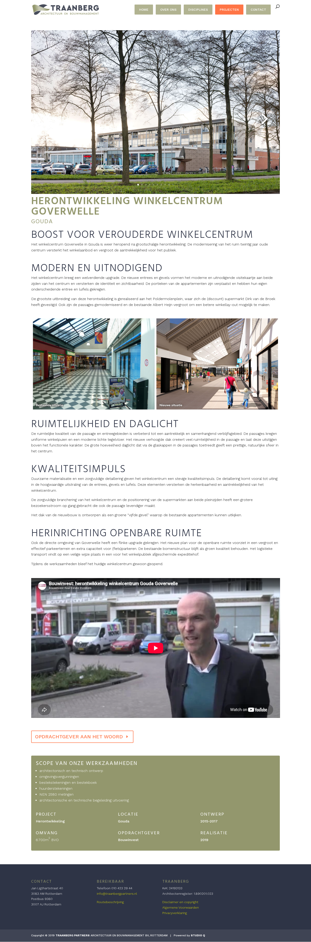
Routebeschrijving (110, 902)
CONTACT (258, 9)
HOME (143, 9)
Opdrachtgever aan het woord (79, 736)
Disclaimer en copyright (180, 902)
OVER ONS (168, 9)
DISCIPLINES (198, 9)
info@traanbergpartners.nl (117, 893)
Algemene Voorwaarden (180, 907)
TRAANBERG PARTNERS (73, 935)
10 (173, 184)
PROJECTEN (229, 9)
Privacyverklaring (174, 913)
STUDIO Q (198, 935)
